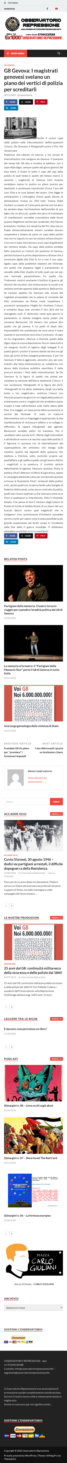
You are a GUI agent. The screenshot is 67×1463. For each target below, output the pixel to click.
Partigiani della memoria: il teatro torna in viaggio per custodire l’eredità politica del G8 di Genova (33, 609)
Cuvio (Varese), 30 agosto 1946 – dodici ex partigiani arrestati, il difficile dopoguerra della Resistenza (33, 863)
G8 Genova (9, 65)
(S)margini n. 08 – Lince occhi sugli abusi (28, 1105)
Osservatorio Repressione (33, 873)
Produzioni (9, 963)
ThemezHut (10, 1458)
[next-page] (11, 905)
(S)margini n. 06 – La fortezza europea (27, 1215)
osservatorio (26, 95)
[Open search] (58, 53)
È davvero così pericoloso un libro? (25, 1029)
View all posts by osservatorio (37, 779)
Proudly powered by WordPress (20, 1455)
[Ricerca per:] (33, 801)
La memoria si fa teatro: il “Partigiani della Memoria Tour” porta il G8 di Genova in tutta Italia (31, 669)
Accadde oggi (11, 855)
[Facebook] (47, 8)
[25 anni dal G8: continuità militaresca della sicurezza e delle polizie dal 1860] (33, 942)
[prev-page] (6, 905)
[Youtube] (56, 8)
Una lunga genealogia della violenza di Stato (31, 726)
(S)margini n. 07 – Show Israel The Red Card (30, 1158)
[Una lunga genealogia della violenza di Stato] (33, 704)
